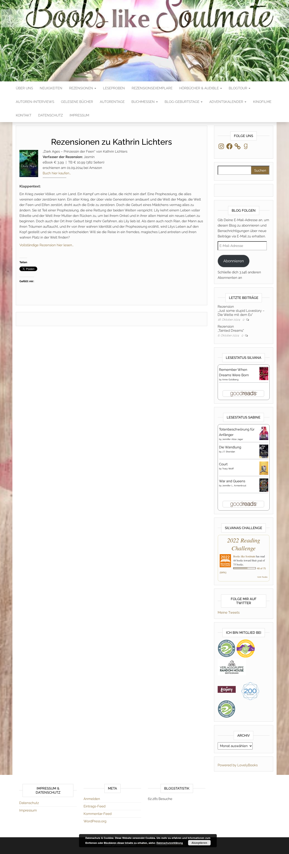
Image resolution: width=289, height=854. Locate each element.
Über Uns (24, 88)
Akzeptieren (199, 843)
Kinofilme (262, 102)
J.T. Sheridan (228, 451)
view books (262, 576)
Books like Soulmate (244, 556)
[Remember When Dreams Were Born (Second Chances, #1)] (263, 373)
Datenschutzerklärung (169, 843)
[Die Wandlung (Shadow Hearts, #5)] (263, 451)
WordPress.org (95, 821)
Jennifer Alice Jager (232, 439)
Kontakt (23, 115)
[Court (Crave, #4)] (263, 468)
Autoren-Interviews (35, 102)
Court (223, 464)
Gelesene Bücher (77, 102)
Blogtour (238, 88)
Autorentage (112, 102)
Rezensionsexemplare (152, 88)
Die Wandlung (230, 447)
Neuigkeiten (51, 88)
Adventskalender (226, 102)
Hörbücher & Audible (199, 88)
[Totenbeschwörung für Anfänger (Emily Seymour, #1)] (263, 433)
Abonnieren (233, 261)
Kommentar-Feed (98, 814)
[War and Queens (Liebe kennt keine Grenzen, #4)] (263, 485)
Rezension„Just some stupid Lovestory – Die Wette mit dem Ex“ (241, 311)
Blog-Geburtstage (182, 102)
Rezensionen (81, 88)
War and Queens (232, 481)
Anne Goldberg (230, 379)
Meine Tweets (229, 612)
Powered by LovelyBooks (238, 765)
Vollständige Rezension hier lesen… (46, 245)
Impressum (79, 115)
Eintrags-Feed (94, 806)
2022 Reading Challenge (243, 544)
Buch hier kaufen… (57, 173)
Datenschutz (50, 115)
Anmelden (92, 799)
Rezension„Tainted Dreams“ (231, 328)
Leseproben (114, 88)
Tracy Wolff (228, 468)
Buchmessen (143, 102)
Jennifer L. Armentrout (234, 485)
